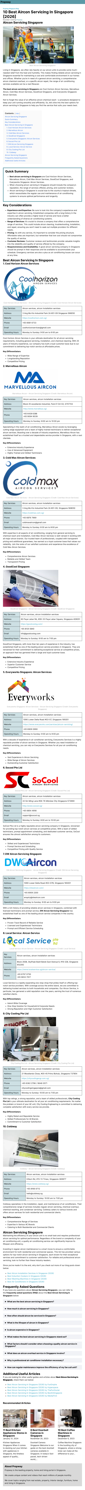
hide (17, 113)
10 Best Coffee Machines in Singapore (66, 1433)
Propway (6, 1)
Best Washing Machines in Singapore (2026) (27, 1279)
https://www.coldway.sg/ (38, 1184)
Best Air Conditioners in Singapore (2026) (25, 1282)
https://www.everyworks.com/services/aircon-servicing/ (48, 724)
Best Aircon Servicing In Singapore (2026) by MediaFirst (32, 1396)
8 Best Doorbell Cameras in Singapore (39, 1433)
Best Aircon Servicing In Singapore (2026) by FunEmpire (32, 1384)
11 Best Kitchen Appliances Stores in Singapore (15, 1433)
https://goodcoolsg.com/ (31, 624)
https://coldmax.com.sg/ (33, 513)
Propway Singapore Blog (11, 8)
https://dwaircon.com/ (34, 888)
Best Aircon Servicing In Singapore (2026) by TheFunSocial (33, 1390)
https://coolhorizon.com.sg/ (34, 318)
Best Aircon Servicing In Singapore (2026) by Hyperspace (32, 1387)
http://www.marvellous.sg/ (35, 409)
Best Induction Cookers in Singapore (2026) (26, 1276)
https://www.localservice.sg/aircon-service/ (36, 969)
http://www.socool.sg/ (32, 806)
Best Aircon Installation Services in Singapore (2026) (30, 1273)
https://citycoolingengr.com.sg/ (35, 1078)
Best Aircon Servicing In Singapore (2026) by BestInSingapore (34, 1393)
